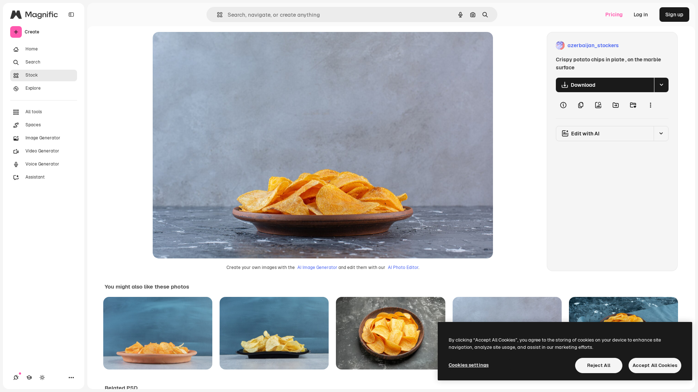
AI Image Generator (317, 267)
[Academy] (29, 377)
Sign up (674, 14)
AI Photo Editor (403, 267)
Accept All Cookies (655, 365)
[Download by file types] (661, 85)
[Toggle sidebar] (71, 14)
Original (199, 45)
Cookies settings (469, 365)
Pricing (614, 14)
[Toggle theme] (42, 377)
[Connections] (16, 377)
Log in (641, 14)
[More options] (650, 105)
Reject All (598, 365)
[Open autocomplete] (217, 14)
